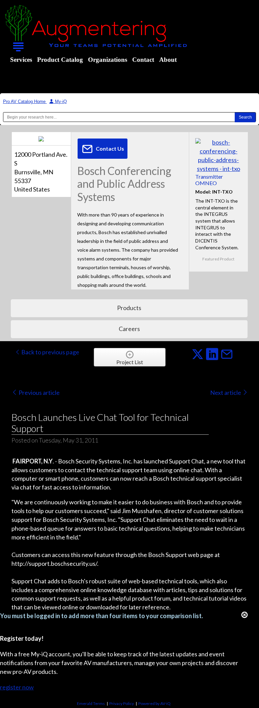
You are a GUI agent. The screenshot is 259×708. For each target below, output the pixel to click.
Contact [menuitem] (143, 59)
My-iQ (60, 101)
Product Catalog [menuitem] (60, 59)
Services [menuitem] (21, 59)
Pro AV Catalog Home (25, 101)
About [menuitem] (168, 59)
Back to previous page (49, 352)
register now (17, 687)
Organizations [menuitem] (107, 59)
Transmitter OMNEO (209, 179)
